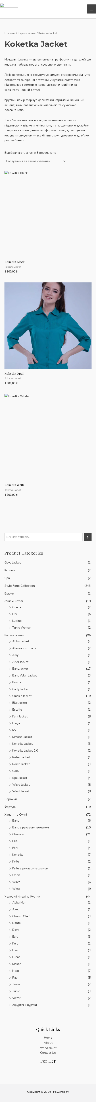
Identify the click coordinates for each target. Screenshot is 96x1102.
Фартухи (10, 807)
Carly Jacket (20, 689)
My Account (48, 1048)
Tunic (16, 991)
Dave (15, 930)
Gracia (16, 607)
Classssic (18, 834)
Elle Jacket (19, 703)
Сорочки (10, 799)
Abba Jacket (20, 641)
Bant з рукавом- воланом (30, 827)
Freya (16, 723)
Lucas (16, 957)
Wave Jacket (21, 785)
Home (48, 1038)
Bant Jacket (20, 669)
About (48, 1043)
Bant (15, 820)
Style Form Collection (19, 586)
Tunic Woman (21, 628)
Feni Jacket (19, 716)
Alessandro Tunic (24, 648)
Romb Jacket (21, 764)
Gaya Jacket (12, 562)
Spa (7, 578)
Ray (14, 978)
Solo (15, 771)
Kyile (15, 861)
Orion (16, 875)
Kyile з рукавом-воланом (30, 868)
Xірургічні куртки (24, 1005)
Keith (15, 943)
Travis (16, 984)
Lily (14, 614)
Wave (16, 882)
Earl (15, 937)
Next (15, 971)
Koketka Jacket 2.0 (25, 750)
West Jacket (20, 791)
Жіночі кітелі (13, 601)
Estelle (17, 709)
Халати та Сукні (15, 814)
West (16, 889)
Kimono (9, 570)
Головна (9, 33)
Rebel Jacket (21, 757)
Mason (16, 964)
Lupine (17, 621)
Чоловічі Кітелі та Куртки (22, 896)
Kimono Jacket (22, 737)
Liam (15, 950)
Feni (15, 848)
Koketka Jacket (22, 744)
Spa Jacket (19, 778)
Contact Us (48, 1053)
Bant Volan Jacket (24, 675)
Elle (15, 841)
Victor (16, 998)
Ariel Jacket (20, 662)
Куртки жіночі (14, 635)
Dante (16, 923)
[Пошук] (88, 537)
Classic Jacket (21, 696)
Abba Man (19, 902)
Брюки (9, 593)
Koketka (17, 855)
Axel (15, 909)
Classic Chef (21, 916)
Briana (16, 682)
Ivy (14, 730)
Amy (15, 655)
